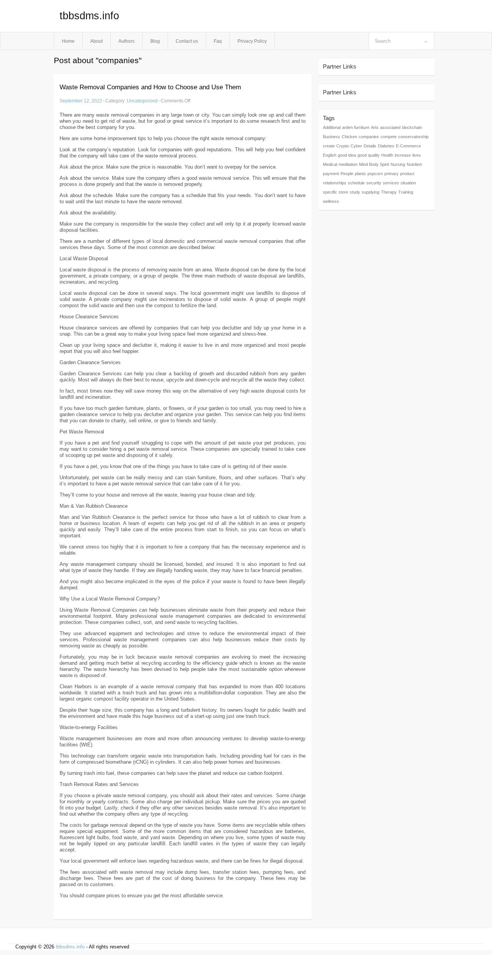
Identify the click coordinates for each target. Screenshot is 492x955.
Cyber (356, 146)
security (373, 183)
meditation (348, 164)
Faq (218, 40)
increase (403, 155)
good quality (368, 155)
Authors (126, 40)
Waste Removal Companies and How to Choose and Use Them (150, 87)
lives (416, 155)
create (329, 146)
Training (405, 192)
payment (331, 173)
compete (389, 136)
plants (360, 173)
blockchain (412, 127)
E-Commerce (408, 146)
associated (390, 127)
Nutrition (414, 164)
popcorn (375, 173)
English (329, 155)
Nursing (398, 164)
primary (391, 173)
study (355, 192)
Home (68, 40)
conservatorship (413, 136)
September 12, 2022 (81, 100)
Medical (330, 164)
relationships (334, 183)
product (407, 173)
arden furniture (355, 127)
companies (369, 136)
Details (370, 146)
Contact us (187, 40)
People (347, 173)
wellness (331, 201)
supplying (370, 192)
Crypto (342, 146)
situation (408, 183)
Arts (375, 127)
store (343, 192)
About (96, 40)
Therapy (389, 192)
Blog (155, 40)
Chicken (349, 136)
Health (387, 155)
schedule (356, 183)
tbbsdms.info (89, 16)
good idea (347, 155)
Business (331, 136)
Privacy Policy (252, 40)
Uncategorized (142, 100)
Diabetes (386, 146)
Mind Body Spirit (374, 164)
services (391, 183)
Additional (332, 127)
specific (330, 192)
